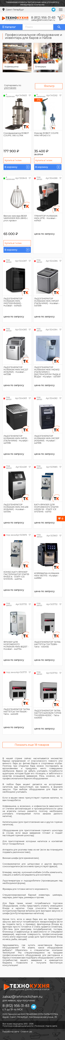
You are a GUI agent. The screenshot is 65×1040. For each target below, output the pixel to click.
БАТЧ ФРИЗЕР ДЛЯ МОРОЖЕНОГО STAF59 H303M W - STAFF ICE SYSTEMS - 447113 (46, 508)
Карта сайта (51, 1026)
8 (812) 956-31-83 (43, 17)
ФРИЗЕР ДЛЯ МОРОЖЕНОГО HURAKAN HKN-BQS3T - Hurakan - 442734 (16, 645)
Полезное (39, 1026)
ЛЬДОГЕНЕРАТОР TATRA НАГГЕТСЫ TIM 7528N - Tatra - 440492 (47, 644)
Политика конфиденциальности (17, 1026)
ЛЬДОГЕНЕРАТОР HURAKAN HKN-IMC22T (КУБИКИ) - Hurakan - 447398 (16, 371)
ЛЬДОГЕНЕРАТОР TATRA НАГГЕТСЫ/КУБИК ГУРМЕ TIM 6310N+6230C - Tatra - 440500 (47, 714)
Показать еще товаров (32, 744)
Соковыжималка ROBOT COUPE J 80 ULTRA (16, 134)
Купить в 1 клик (13, 160)
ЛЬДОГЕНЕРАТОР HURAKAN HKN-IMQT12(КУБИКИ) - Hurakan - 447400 (13, 302)
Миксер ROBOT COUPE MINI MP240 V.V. (46, 134)
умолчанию (10, 88)
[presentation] (5, 58)
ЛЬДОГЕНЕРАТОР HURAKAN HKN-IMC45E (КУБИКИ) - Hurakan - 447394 (16, 508)
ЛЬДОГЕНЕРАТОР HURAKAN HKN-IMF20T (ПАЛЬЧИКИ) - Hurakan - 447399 (47, 302)
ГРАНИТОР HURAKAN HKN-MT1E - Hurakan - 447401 (45, 218)
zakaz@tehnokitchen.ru (43, 20)
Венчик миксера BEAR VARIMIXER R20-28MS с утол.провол (16, 218)
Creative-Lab (26, 1031)
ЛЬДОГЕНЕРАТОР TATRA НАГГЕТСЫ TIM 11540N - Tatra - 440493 (17, 711)
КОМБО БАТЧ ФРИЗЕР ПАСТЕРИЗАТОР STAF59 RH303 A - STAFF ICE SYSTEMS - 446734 (16, 575)
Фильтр (49, 86)
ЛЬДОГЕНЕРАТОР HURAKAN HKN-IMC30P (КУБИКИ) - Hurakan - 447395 (46, 439)
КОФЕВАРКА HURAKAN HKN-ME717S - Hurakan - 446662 (46, 575)
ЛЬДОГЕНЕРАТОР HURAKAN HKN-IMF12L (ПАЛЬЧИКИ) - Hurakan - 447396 (16, 439)
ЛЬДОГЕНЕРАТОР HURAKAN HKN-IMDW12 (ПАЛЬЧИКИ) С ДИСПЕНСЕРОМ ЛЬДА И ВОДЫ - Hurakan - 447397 (47, 372)
